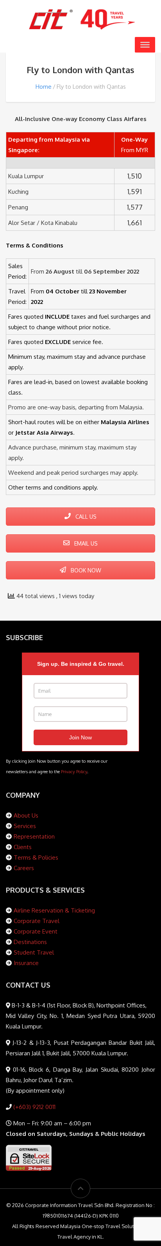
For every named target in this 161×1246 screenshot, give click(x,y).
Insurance (26, 963)
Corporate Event (35, 931)
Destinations (30, 942)
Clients (23, 847)
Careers (24, 868)
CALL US (85, 516)
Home (44, 86)
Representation (34, 836)
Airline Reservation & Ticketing (54, 910)
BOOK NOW (85, 570)
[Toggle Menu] (145, 44)
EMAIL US (85, 543)
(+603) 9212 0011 (33, 1107)
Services (25, 826)
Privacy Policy (74, 771)
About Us (26, 815)
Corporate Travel (36, 921)
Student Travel (34, 952)
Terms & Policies (36, 857)
